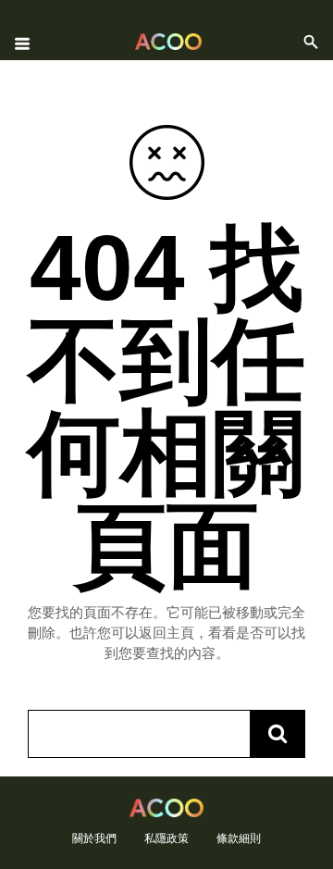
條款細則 (238, 838)
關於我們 (94, 838)
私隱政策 (166, 838)
